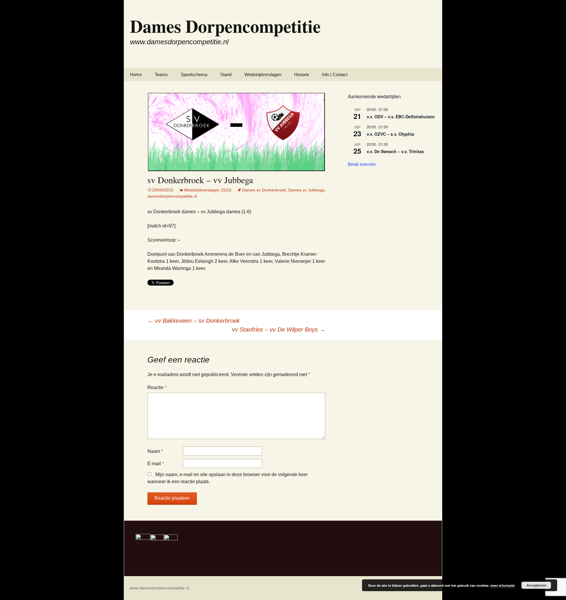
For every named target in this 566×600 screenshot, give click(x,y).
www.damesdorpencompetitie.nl (159, 588)
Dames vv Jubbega (306, 190)
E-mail (155, 463)
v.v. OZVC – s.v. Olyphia (390, 134)
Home (136, 74)
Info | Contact (335, 74)
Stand (225, 74)
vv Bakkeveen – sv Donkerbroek (193, 320)
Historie (301, 74)
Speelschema (194, 74)
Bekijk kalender (362, 164)
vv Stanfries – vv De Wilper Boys (278, 329)
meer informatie (502, 585)
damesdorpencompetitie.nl (172, 196)
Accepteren (536, 585)
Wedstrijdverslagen (262, 74)
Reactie (157, 387)
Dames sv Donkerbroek (264, 190)
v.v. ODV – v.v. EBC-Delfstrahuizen (401, 116)
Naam (155, 451)
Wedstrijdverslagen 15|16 (207, 190)
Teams (161, 74)
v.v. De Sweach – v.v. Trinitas (395, 151)
